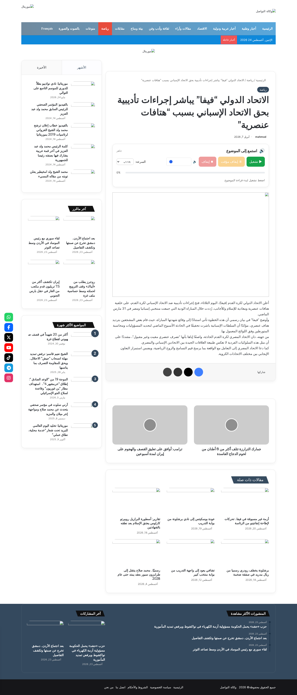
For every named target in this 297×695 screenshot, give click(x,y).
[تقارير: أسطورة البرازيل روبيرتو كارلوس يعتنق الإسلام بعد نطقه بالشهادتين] (136, 501)
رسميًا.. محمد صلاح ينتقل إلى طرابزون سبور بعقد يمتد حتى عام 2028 (139, 574)
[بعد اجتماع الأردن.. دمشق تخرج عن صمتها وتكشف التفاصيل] (79, 225)
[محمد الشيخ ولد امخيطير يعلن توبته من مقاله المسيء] (83, 178)
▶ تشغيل (255, 161)
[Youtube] (8, 347)
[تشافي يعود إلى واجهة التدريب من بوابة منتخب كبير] (191, 552)
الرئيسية (267, 28)
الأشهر (81, 67)
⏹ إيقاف (208, 161)
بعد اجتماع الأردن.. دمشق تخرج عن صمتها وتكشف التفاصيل (80, 242)
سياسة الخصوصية (160, 687)
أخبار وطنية (249, 28)
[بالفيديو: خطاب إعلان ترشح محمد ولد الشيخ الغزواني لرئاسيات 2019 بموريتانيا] (83, 131)
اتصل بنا (120, 687)
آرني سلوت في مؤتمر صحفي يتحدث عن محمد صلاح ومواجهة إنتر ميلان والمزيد (48, 409)
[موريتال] (148, 51)
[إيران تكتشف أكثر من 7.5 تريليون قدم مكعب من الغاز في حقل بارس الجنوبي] (44, 269)
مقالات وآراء (183, 28)
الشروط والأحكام (138, 687)
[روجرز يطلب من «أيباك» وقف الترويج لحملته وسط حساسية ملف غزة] (79, 269)
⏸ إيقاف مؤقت (231, 161)
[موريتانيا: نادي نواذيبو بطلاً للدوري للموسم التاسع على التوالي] (83, 89)
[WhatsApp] (8, 317)
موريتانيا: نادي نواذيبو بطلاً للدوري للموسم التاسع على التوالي (50, 88)
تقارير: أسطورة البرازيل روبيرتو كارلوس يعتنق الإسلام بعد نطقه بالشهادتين (140, 523)
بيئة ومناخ (137, 28)
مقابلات (120, 28)
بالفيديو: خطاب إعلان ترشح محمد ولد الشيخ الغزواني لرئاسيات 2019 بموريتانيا (51, 129)
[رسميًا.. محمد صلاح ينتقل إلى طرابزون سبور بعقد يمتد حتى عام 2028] (136, 552)
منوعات (90, 28)
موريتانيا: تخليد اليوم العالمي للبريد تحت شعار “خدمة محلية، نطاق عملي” (48, 430)
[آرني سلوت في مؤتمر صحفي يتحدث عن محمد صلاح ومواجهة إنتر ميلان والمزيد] (83, 411)
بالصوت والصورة (69, 28)
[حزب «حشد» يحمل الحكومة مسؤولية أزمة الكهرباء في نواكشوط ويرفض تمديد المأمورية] (86, 631)
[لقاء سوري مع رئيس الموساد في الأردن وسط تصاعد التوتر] (44, 225)
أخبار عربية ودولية (224, 28)
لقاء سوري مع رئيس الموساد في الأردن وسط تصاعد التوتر (44, 242)
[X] (8, 337)
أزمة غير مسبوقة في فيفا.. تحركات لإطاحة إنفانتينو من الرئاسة (247, 521)
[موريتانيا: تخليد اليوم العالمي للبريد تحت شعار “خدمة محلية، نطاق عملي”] (83, 431)
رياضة (105, 28)
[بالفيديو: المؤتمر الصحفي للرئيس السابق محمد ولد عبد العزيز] (83, 110)
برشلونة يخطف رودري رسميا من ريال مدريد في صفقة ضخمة (248, 572)
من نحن (108, 687)
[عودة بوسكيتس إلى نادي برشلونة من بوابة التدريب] (191, 501)
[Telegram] (8, 367)
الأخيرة (41, 67)
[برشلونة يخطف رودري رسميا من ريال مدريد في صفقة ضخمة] (245, 552)
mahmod (260, 136)
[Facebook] (8, 327)
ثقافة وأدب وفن (159, 28)
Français (47, 28)
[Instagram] (8, 378)
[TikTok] (8, 357)
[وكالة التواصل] (266, 11)
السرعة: (140, 161)
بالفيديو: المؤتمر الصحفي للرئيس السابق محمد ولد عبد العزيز (49, 109)
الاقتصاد (202, 28)
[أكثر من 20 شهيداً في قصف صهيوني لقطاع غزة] (83, 340)
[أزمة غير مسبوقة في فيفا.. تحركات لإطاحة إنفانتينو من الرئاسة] (245, 501)
